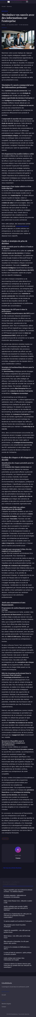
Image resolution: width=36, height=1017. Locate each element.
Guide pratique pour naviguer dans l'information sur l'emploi (14, 959)
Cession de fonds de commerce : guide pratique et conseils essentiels (17, 953)
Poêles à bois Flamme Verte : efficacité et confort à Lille (18, 901)
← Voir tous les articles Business (11, 868)
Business (9, 6)
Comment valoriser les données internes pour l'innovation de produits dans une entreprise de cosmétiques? (17, 965)
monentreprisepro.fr (22, 226)
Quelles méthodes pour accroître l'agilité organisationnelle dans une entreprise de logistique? (16, 908)
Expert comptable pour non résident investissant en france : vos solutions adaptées (18, 890)
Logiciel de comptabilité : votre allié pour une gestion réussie (17, 931)
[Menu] (27, 1)
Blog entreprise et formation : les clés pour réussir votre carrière (16, 942)
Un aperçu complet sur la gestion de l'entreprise (18, 921)
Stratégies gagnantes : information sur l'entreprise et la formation (15, 896)
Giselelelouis (14, 1)
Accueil (3, 6)
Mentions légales (6, 1003)
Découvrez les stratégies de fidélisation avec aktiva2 (17, 948)
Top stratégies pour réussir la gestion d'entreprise (15, 925)
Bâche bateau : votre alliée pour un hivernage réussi (17, 936)
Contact (4, 1006)
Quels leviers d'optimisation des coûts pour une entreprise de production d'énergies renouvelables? (18, 915)
